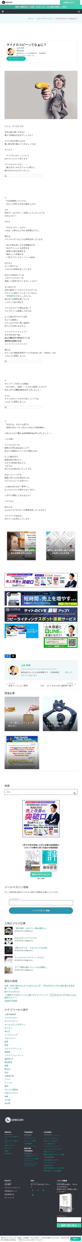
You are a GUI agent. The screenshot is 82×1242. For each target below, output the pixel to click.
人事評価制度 (10, 1014)
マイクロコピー (11, 1018)
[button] (2, 11)
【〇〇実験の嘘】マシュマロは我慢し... (31, 967)
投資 (6, 1045)
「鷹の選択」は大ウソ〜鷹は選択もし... (31, 928)
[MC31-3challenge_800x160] (41, 580)
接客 (6, 1066)
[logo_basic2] (7, 2)
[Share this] (7, 656)
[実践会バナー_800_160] (41, 598)
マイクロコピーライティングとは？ (29, 957)
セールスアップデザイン (15, 1025)
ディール (8, 1083)
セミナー (8, 1028)
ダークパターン (11, 1021)
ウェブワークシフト (30, 1138)
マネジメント (10, 1038)
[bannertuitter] (21, 631)
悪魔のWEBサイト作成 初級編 (52, 1171)
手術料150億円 (11, 1001)
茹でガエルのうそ (12, 992)
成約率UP (9, 1059)
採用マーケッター (10, 1145)
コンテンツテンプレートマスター (53, 1149)
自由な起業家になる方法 (51, 1160)
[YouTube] (33, 1195)
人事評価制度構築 (49, 1157)
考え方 (7, 1031)
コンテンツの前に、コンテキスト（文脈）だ (59, 724)
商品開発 (8, 1062)
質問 (6, 1086)
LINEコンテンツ (11, 1093)
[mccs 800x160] (41, 614)
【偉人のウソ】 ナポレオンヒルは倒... (31, 948)
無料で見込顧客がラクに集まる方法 (54, 1168)
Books (7, 1069)
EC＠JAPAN (8, 1153)
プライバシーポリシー (12, 1187)
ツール (7, 1079)
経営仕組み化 (28, 1135)
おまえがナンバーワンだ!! (25, 938)
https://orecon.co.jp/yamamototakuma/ (39, 669)
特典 (6, 1096)
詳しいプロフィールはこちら (25, 55)
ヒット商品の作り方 (49, 1143)
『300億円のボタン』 (14, 296)
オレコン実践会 (11, 1090)
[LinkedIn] (43, 1190)
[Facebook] (33, 1190)
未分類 (7, 1103)
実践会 (6, 1151)
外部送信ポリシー (11, 1191)
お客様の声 (9, 1076)
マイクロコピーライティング (52, 1135)
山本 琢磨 (20, 48)
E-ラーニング (8, 1148)
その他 (7, 1100)
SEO (7, 1072)
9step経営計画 (48, 1165)
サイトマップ (9, 1198)
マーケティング (11, 1035)
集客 (6, 1042)
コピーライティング (13, 1048)
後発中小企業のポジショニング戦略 (54, 1154)
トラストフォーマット (14, 1055)
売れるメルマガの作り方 (51, 1141)
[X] (38, 1190)
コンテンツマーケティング (51, 1146)
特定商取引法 (9, 1194)
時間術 (7, 1052)
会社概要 (8, 1184)
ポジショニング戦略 (30, 1141)
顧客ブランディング (49, 1152)
